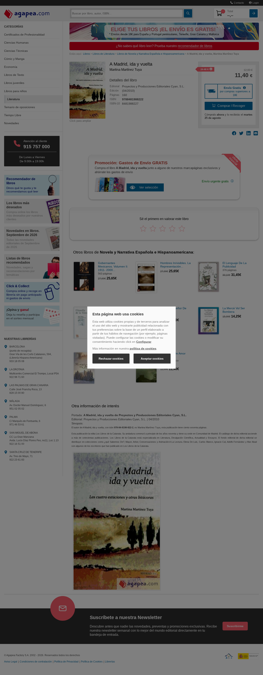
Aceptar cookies (152, 358)
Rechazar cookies (111, 358)
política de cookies (143, 348)
